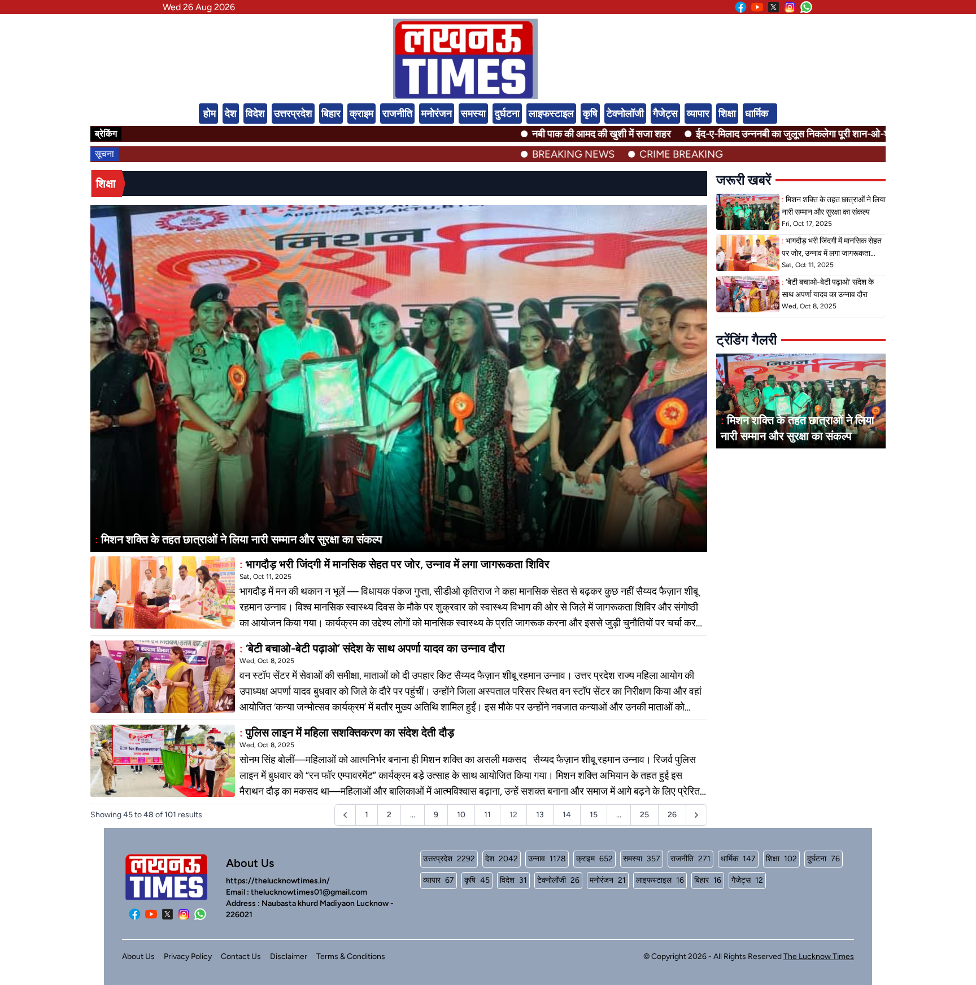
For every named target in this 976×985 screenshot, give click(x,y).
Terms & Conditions (350, 956)
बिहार (331, 113)
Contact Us (241, 956)
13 (540, 815)
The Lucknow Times (818, 956)
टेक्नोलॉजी (625, 113)
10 (461, 815)
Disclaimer (288, 956)
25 (644, 815)
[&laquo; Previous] (345, 815)
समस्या (473, 113)
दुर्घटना (507, 113)
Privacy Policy (188, 956)
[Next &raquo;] (696, 815)
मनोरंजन (436, 113)
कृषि (590, 113)
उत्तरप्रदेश (293, 113)
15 (594, 815)
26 (672, 815)
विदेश (255, 113)
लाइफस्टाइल (551, 113)
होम (209, 113)
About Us (138, 956)
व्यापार (698, 113)
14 (567, 815)
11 (487, 815)
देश (231, 113)
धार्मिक (756, 113)
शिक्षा (727, 113)
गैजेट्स (665, 113)
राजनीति (397, 113)
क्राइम (361, 113)
